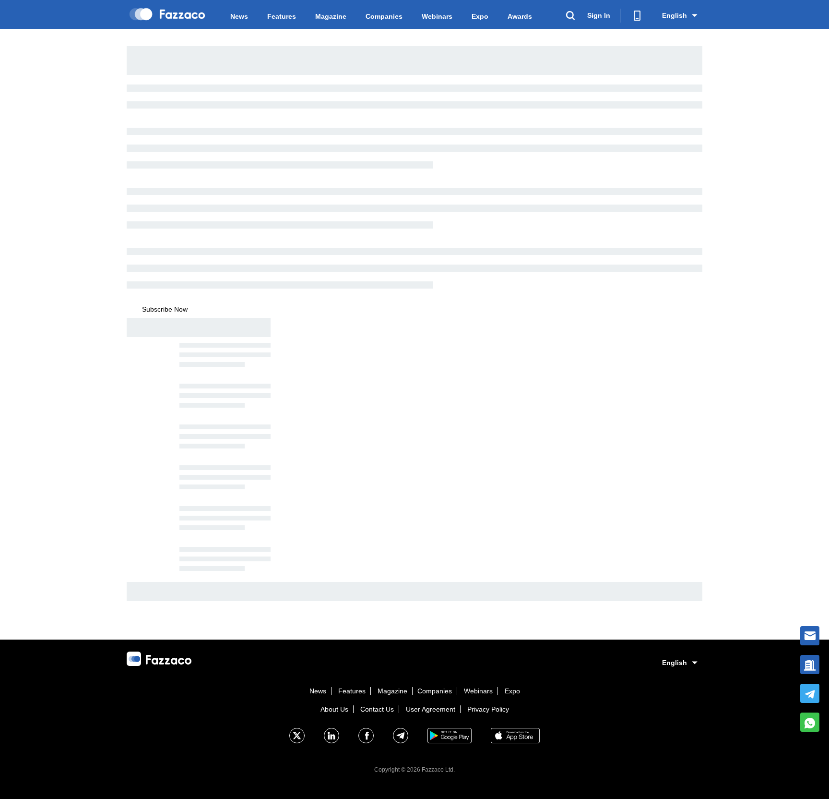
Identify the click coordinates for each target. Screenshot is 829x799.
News (239, 16)
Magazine (330, 16)
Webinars (437, 16)
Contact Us (377, 709)
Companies (384, 16)
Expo (480, 16)
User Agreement (430, 709)
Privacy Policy (488, 709)
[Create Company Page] (809, 664)
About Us (334, 709)
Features (281, 16)
